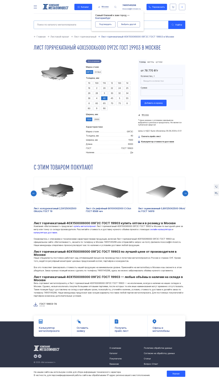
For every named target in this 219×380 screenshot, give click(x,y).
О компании (115, 348)
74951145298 (129, 5)
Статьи (147, 358)
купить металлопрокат (85, 226)
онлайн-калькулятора (160, 229)
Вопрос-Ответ (151, 364)
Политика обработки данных (158, 348)
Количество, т (148, 76)
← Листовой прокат (58, 36)
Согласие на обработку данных (159, 353)
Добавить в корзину (153, 103)
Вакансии (114, 364)
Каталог (85, 7)
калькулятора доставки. (46, 232)
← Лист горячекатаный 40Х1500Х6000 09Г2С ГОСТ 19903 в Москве (136, 36)
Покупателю (116, 358)
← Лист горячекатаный (83, 36)
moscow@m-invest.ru (131, 9)
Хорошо (176, 374)
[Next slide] (185, 193)
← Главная (40, 36)
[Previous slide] (34, 193)
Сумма (144, 87)
